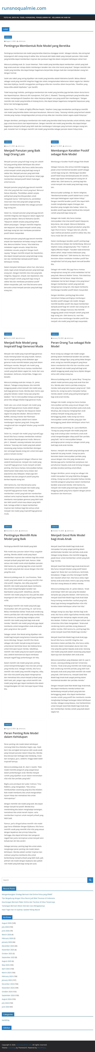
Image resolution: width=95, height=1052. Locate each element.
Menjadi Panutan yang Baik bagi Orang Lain (22, 152)
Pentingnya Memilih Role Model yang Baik (20, 537)
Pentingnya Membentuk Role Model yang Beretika (37, 46)
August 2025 (6, 961)
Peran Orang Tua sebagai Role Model (71, 344)
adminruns (21, 41)
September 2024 (8, 995)
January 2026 (7, 942)
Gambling (8, 37)
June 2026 (6, 931)
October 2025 (7, 953)
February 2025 (7, 976)
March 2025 (6, 972)
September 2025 (8, 957)
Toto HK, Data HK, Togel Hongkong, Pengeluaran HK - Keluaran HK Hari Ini (37, 17)
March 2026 (6, 934)
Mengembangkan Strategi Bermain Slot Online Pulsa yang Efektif (27, 894)
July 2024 (5, 1003)
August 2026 (6, 923)
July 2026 (5, 927)
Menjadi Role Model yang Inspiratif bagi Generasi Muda (23, 344)
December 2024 (8, 984)
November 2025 (8, 950)
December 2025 (8, 946)
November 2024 (8, 988)
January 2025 (7, 980)
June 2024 (6, 1007)
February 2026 (7, 938)
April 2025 (6, 969)
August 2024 (6, 999)
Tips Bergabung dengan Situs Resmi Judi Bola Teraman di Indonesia (28, 898)
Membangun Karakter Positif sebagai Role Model (70, 152)
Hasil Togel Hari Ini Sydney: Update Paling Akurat (21, 910)
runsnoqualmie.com (24, 8)
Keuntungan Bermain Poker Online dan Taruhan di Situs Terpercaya (28, 902)
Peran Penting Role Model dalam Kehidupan (21, 735)
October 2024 (7, 991)
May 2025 (5, 965)
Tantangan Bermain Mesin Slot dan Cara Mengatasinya (23, 906)
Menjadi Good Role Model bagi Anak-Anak (68, 537)
